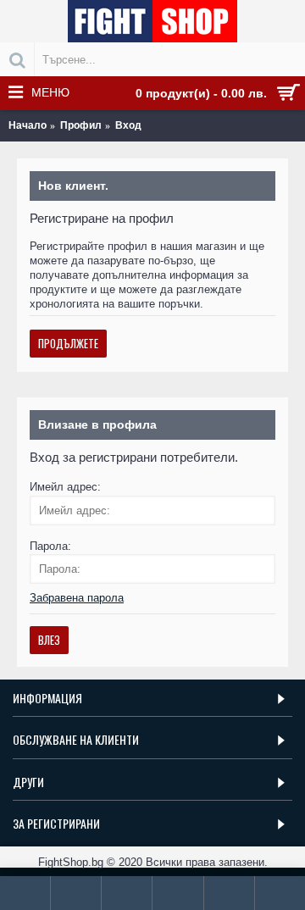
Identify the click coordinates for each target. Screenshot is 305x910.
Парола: (50, 546)
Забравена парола (77, 597)
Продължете (68, 343)
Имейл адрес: (65, 486)
